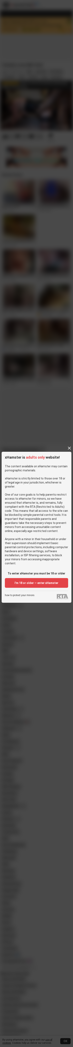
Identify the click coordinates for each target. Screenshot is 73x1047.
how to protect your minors (19, 595)
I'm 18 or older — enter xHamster (36, 583)
